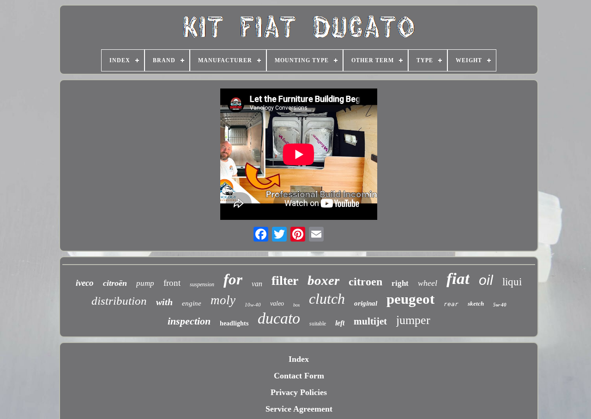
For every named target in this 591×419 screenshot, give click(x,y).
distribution (119, 301)
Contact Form (299, 375)
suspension (202, 284)
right (400, 283)
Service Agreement (298, 408)
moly (223, 300)
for (232, 279)
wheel (427, 283)
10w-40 (253, 304)
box (296, 304)
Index (299, 359)
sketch (476, 303)
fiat (458, 279)
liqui (512, 282)
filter (284, 280)
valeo (277, 303)
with (164, 302)
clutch (327, 298)
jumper (413, 320)
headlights (234, 323)
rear (451, 304)
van (257, 284)
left (339, 323)
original (365, 303)
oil (486, 280)
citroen (365, 282)
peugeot (410, 299)
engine (191, 303)
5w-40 (500, 304)
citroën (115, 283)
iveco (85, 283)
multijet (370, 321)
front (172, 283)
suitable (317, 323)
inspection (189, 321)
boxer (323, 280)
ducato (279, 318)
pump (145, 283)
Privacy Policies (299, 392)
